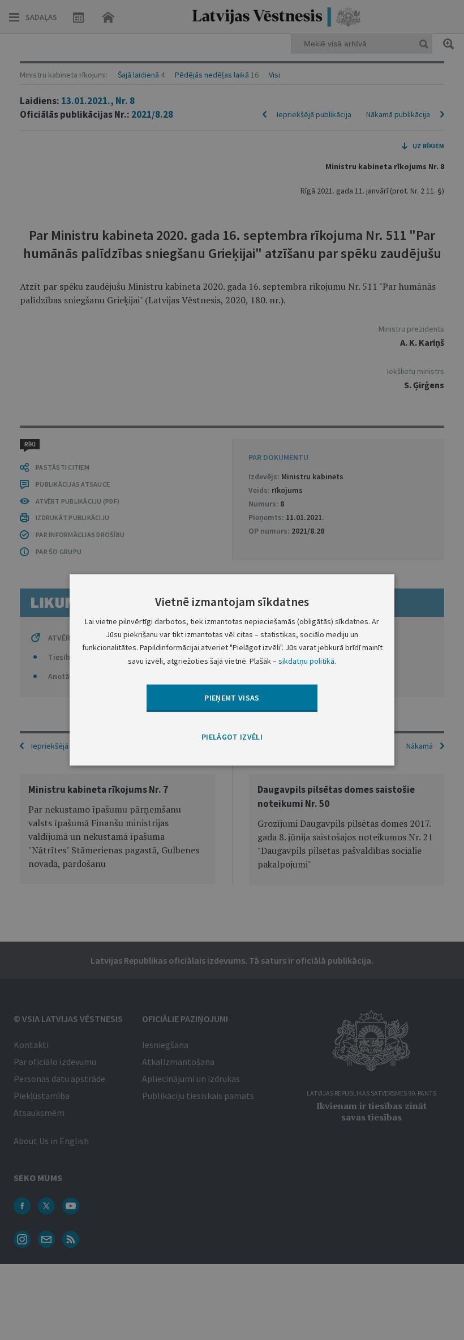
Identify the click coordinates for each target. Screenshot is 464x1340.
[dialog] (232, 670)
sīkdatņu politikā (306, 660)
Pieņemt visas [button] (232, 697)
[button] (232, 737)
